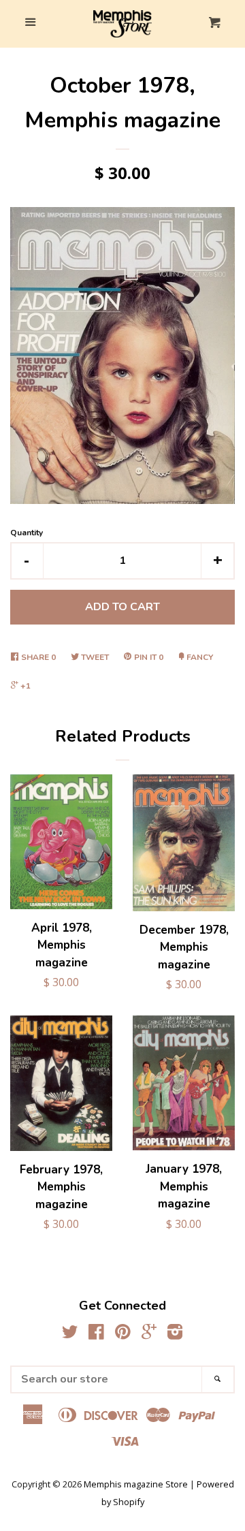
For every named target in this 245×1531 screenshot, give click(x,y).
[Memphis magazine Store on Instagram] (175, 1334)
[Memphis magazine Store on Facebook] (96, 1334)
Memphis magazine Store (136, 1484)
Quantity (26, 532)
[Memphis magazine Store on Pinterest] (122, 1334)
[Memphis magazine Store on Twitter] (70, 1334)
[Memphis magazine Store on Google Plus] (149, 1334)
